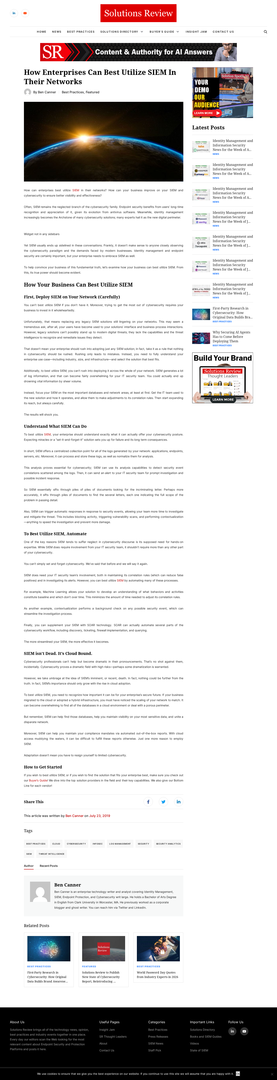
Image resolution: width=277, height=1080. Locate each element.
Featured (92, 92)
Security (143, 843)
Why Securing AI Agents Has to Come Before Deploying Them (231, 336)
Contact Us (223, 31)
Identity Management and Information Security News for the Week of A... (233, 145)
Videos (194, 1043)
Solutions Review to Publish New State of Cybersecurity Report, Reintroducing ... (101, 976)
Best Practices (81, 31)
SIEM (75, 190)
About (103, 1043)
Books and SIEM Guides (205, 1036)
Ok (238, 1073)
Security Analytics (168, 843)
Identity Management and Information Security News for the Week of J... (233, 217)
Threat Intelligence (51, 853)
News (56, 31)
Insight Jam (196, 31)
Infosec (97, 843)
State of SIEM (199, 1050)
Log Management (120, 843)
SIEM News (155, 1043)
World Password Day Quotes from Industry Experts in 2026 (157, 974)
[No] (272, 1074)
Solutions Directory (119, 31)
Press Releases (158, 1036)
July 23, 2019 (99, 815)
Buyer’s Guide (162, 31)
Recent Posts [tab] (49, 866)
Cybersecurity (76, 843)
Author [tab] (29, 866)
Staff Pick (154, 1050)
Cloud (56, 843)
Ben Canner (47, 92)
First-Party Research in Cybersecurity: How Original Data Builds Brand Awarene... (47, 976)
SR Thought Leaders (113, 1036)
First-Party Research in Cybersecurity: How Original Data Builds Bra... (233, 312)
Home (41, 31)
